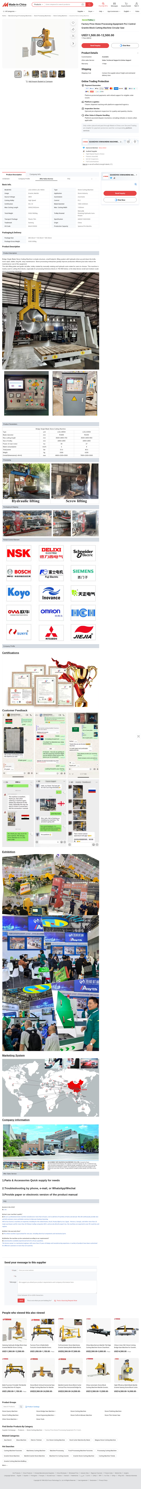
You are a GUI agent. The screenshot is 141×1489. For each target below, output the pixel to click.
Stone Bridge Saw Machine (45, 1411)
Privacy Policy (103, 1480)
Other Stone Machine (9, 1419)
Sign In (85, 164)
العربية (82, 1475)
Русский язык (51, 1475)
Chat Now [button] (126, 45)
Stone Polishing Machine (113, 1411)
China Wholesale (62, 1473)
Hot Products (16, 1473)
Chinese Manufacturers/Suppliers (44, 1473)
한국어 (88, 1475)
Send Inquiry (95, 45)
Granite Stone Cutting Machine (83, 1456)
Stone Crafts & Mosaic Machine (81, 1415)
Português (34, 1475)
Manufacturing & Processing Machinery (20, 16)
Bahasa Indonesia (131, 1475)
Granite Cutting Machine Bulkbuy (15, 1461)
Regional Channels (96, 1473)
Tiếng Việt (121, 1475)
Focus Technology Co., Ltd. (56, 1480)
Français (41, 1475)
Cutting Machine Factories (13, 1450)
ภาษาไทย (106, 1475)
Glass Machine (21, 1440)
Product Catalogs (33, 1407)
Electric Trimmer (36, 1440)
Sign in (136, 6)
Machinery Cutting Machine (36, 1450)
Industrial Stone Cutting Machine (79, 16)
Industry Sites (85, 1473)
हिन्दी (100, 1475)
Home (4, 16)
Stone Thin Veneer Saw (112, 1415)
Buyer (90, 11)
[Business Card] (136, 184)
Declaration (93, 1480)
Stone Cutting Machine (60, 16)
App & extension (113, 11)
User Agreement (83, 1480)
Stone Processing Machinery (42, 16)
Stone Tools (40, 1419)
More (4, 1465)
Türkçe (113, 1475)
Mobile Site (118, 1473)
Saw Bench (8, 1440)
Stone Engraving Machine (45, 1415)
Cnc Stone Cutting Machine (55, 1440)
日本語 (95, 1475)
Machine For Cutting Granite (59, 1456)
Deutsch (66, 1475)
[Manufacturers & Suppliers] (14, 4)
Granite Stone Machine (11, 1456)
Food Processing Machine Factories (80, 1450)
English (19, 1475)
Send (21, 1300)
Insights (126, 1473)
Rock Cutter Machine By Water (80, 1440)
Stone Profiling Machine (10, 1415)
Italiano (59, 1475)
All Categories (10, 11)
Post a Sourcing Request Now (65, 1300)
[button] (92, 179)
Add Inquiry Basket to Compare (41, 81)
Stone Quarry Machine (9, 1411)
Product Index (108, 1473)
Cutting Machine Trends (107, 1456)
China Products (27, 1473)
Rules (137, 11)
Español (26, 1475)
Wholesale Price (73, 1473)
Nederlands (74, 1475)
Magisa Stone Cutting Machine (105, 1440)
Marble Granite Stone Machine (34, 1456)
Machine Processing (57, 1450)
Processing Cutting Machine (106, 1450)
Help (100, 11)
